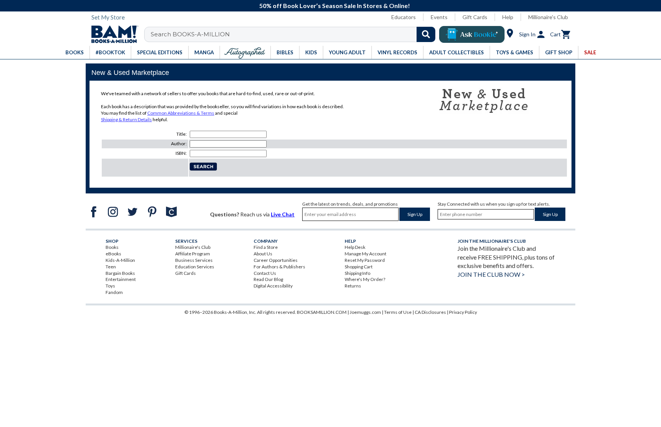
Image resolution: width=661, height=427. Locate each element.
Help (507, 17)
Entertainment (121, 279)
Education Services (194, 267)
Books (112, 247)
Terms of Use (398, 312)
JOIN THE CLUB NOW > (491, 274)
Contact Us (265, 273)
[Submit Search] (426, 34)
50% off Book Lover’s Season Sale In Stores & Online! (334, 5)
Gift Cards (474, 17)
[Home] (112, 34)
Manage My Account (365, 254)
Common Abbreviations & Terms (180, 113)
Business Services (194, 260)
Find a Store (266, 247)
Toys (110, 286)
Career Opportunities (276, 260)
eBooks (113, 254)
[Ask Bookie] (472, 34)
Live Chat (283, 214)
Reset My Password (365, 260)
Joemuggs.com (365, 312)
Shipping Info (357, 273)
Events (439, 17)
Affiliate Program (192, 254)
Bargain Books (120, 273)
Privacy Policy (463, 312)
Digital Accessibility (273, 286)
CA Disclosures (430, 312)
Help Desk (355, 247)
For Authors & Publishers (279, 267)
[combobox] (295, 34)
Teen (111, 267)
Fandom (114, 292)
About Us (263, 254)
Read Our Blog (268, 279)
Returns (353, 286)
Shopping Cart (359, 267)
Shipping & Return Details (126, 119)
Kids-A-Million (120, 260)
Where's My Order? (365, 279)
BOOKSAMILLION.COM (322, 312)
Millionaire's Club (548, 17)
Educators (403, 17)
